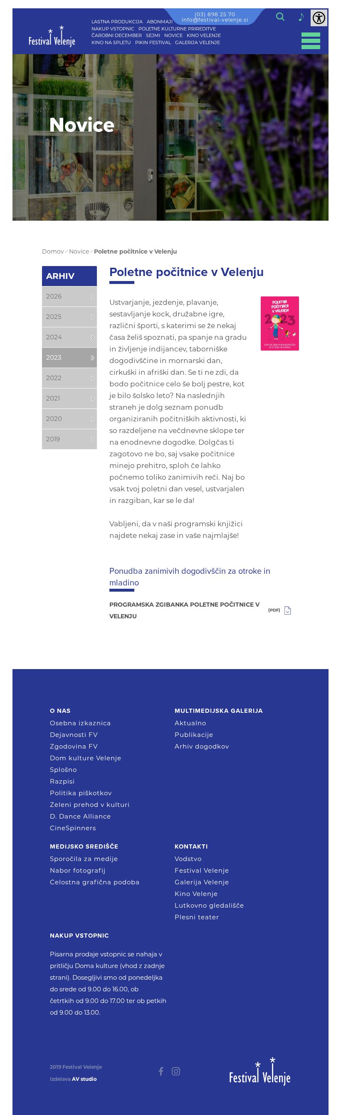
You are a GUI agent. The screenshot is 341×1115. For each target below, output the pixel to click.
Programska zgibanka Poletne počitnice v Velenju (194, 610)
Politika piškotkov (81, 793)
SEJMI (153, 35)
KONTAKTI (191, 846)
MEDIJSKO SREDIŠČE (84, 846)
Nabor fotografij (78, 870)
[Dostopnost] (319, 18)
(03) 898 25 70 (215, 14)
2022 (54, 378)
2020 (54, 419)
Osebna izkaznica (80, 723)
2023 (53, 357)
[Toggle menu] (310, 40)
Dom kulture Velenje (85, 758)
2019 (53, 439)
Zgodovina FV (74, 746)
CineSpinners (73, 828)
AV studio (84, 1079)
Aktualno (190, 723)
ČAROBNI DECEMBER (116, 35)
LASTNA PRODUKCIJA (117, 22)
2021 (53, 398)
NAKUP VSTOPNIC (112, 29)
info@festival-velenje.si (215, 20)
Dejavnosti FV (74, 735)
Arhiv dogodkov (202, 746)
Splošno (63, 770)
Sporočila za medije (84, 859)
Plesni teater (197, 917)
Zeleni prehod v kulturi (90, 805)
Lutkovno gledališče (209, 905)
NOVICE (173, 35)
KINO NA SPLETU (111, 42)
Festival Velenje (202, 870)
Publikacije (194, 735)
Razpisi (62, 781)
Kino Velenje (196, 894)
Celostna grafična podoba (95, 882)
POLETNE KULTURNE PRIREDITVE (177, 29)
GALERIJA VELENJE (197, 42)
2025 (53, 317)
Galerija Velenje (202, 882)
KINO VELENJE (204, 35)
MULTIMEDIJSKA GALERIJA (219, 710)
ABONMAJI (160, 22)
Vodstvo (188, 859)
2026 (54, 296)
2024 (54, 337)
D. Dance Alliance (80, 816)
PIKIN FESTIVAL (153, 42)
